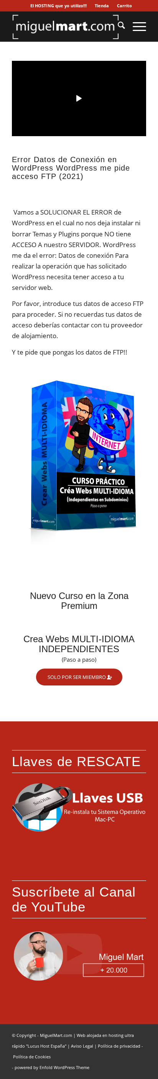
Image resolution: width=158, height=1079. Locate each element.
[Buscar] (117, 26)
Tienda (102, 5)
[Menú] (135, 26)
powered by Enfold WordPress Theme (52, 1067)
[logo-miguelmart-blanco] (65, 26)
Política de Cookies (32, 1056)
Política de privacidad (119, 1046)
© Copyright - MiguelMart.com (42, 1035)
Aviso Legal (82, 1046)
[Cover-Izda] (79, 458)
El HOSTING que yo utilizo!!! (58, 5)
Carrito (124, 5)
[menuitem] (58, 6)
